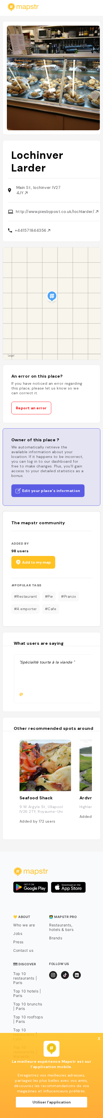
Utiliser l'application (51, 1102)
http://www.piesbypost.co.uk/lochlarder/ (56, 211)
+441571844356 (31, 230)
